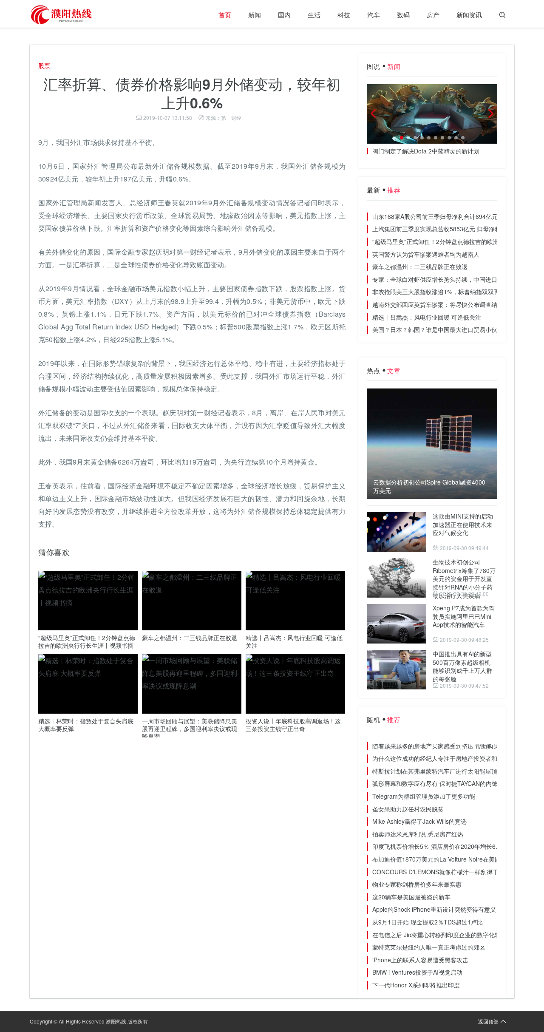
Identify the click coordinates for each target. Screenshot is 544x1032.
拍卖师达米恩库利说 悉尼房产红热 (417, 834)
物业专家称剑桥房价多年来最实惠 (417, 884)
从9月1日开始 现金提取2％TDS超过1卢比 (427, 922)
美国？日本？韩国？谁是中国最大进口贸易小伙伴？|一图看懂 (453, 329)
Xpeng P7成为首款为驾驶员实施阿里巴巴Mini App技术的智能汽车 (464, 616)
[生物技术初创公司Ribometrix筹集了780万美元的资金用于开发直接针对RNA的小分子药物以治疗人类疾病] (396, 578)
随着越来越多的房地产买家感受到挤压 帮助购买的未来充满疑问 (456, 746)
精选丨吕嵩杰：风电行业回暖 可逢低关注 (294, 641)
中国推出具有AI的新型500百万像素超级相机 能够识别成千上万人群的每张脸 (462, 666)
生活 (314, 14)
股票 (44, 65)
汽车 (373, 14)
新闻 (254, 14)
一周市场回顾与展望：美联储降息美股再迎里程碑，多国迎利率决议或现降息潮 (189, 728)
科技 (343, 14)
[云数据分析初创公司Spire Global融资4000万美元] (432, 443)
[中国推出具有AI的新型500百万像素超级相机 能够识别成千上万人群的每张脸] (396, 669)
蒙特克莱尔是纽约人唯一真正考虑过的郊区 (428, 947)
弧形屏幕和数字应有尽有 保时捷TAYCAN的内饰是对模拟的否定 (455, 783)
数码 (403, 14)
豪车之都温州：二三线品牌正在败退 (189, 637)
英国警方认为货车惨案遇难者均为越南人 (425, 254)
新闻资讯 (469, 14)
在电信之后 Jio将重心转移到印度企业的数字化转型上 (442, 934)
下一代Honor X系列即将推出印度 (416, 985)
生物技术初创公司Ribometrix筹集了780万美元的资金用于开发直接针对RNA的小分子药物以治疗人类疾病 (464, 578)
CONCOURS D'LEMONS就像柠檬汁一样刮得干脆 (438, 872)
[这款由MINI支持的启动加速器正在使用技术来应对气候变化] (396, 532)
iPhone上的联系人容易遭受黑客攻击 (420, 959)
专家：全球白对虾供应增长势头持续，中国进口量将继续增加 (452, 279)
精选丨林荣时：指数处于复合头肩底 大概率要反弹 (85, 725)
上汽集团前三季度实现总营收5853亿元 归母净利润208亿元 (450, 228)
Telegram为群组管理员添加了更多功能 (423, 796)
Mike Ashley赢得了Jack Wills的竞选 (419, 821)
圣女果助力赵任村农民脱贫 (408, 809)
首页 (224, 14)
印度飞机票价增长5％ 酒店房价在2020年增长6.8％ (439, 846)
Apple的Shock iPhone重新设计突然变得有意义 (434, 909)
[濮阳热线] (62, 15)
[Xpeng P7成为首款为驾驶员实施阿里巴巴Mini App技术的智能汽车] (396, 624)
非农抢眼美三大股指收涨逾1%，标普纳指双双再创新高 (445, 291)
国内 (284, 14)
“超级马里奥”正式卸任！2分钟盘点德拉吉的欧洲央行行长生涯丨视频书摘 (86, 641)
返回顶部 (488, 1021)
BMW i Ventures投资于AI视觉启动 (417, 972)
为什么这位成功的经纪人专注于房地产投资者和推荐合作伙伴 (452, 758)
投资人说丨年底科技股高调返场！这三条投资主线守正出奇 (293, 725)
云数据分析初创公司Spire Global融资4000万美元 (429, 486)
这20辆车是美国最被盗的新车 (411, 897)
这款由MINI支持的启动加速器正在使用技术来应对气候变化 (463, 524)
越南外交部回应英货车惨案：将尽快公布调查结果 (437, 304)
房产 (433, 14)
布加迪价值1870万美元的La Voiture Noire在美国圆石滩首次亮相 (457, 859)
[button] (401, 137)
